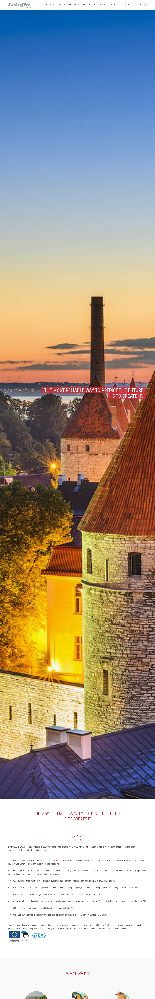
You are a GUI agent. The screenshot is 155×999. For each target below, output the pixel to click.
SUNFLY (139, 5)
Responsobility (108, 5)
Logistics (126, 5)
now (58, 864)
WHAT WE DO (64, 5)
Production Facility (85, 5)
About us (49, 5)
